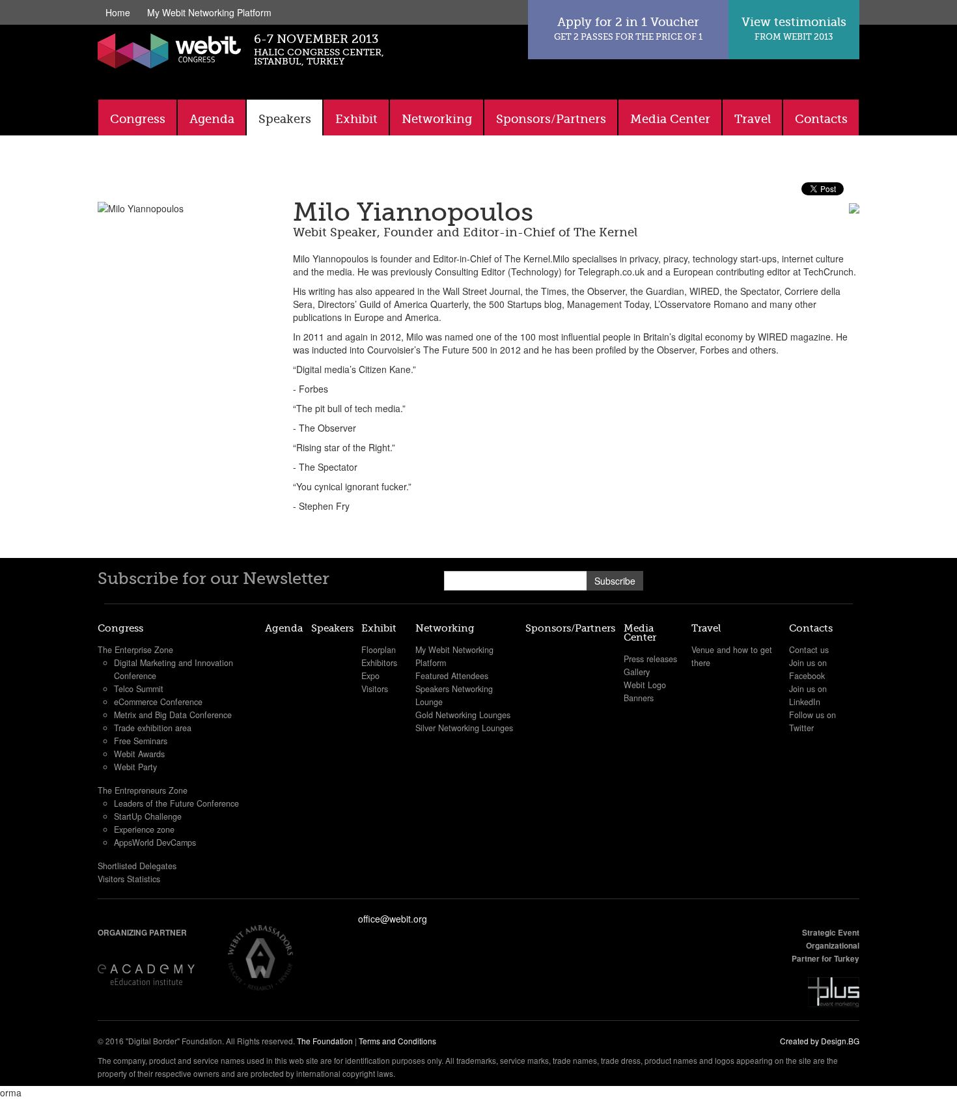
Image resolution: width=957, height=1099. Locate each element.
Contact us (809, 650)
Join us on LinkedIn (808, 695)
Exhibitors (379, 663)
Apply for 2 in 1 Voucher (628, 28)
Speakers (284, 119)
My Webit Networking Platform (209, 12)
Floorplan (378, 650)
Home (117, 12)
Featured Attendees (451, 676)
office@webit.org (392, 918)
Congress (137, 119)
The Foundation (325, 1040)
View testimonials (794, 28)
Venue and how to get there (731, 656)
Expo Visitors (374, 682)
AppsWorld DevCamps (155, 842)
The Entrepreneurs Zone (142, 790)
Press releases (650, 659)
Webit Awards (139, 754)
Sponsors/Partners (551, 119)
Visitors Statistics (129, 879)
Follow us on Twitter (812, 721)
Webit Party (135, 767)
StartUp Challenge (148, 816)
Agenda (211, 119)
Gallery (637, 672)
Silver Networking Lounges (464, 728)
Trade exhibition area (152, 728)
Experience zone (144, 829)
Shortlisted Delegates (137, 866)
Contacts (821, 119)
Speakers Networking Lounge (454, 695)
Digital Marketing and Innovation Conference (173, 669)
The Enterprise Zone (135, 650)
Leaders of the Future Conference (176, 803)
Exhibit (356, 119)
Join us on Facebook (808, 669)
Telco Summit (138, 689)
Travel (752, 119)
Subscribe (614, 580)
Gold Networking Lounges (462, 715)
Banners (639, 698)
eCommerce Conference (158, 702)
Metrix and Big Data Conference (173, 715)
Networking (437, 119)
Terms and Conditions (397, 1040)
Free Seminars (140, 741)
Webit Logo (645, 685)
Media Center (670, 119)
